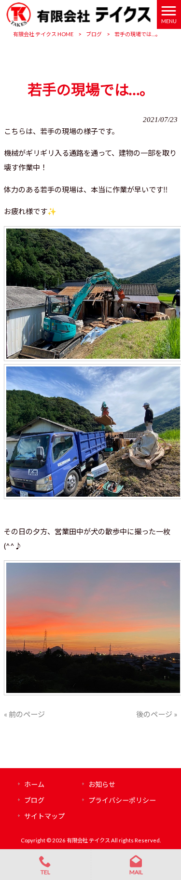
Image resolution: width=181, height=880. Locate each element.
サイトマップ (44, 816)
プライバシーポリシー (122, 800)
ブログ (94, 34)
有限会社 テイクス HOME (43, 34)
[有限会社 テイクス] (78, 13)
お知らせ (101, 784)
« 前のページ (24, 714)
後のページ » (157, 714)
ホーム (34, 784)
